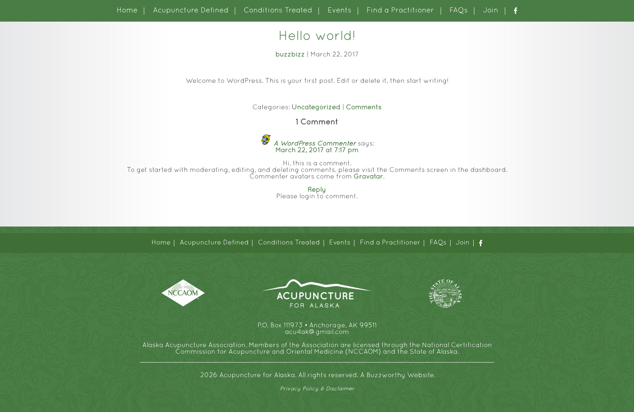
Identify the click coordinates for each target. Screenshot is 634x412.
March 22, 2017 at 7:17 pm (317, 150)
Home (127, 10)
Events (339, 10)
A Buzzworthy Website (397, 375)
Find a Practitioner (400, 10)
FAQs (458, 10)
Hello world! (317, 37)
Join (490, 10)
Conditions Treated (278, 10)
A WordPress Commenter (315, 144)
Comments (364, 107)
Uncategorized (316, 107)
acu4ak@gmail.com (317, 332)
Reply (317, 190)
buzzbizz (290, 55)
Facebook (515, 10)
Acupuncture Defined (191, 10)
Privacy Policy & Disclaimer (317, 388)
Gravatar (368, 177)
